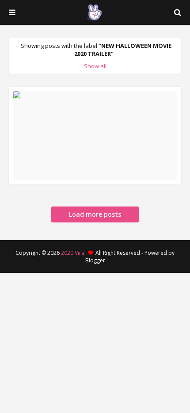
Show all (95, 66)
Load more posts (95, 214)
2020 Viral (73, 253)
